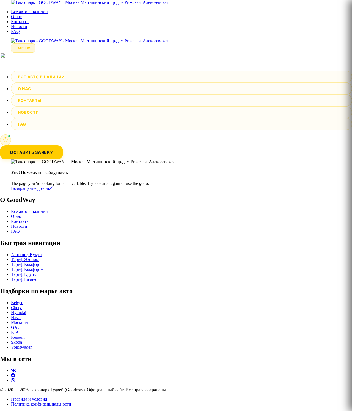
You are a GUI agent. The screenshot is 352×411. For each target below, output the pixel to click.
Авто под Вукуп (26, 254)
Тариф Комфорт (26, 264)
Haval (16, 317)
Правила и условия (29, 399)
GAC (16, 327)
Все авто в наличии (29, 11)
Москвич (19, 322)
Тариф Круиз (23, 274)
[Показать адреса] (5, 139)
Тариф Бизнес (24, 279)
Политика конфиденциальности (41, 404)
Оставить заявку (31, 152)
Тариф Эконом (25, 259)
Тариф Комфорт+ (27, 269)
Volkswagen (21, 347)
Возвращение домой (30, 188)
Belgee (17, 302)
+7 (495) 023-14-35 (32, 142)
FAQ (15, 31)
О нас (16, 16)
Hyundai (18, 312)
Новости (19, 26)
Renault (17, 337)
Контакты (20, 21)
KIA (15, 332)
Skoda (16, 342)
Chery (16, 307)
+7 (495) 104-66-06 (32, 137)
